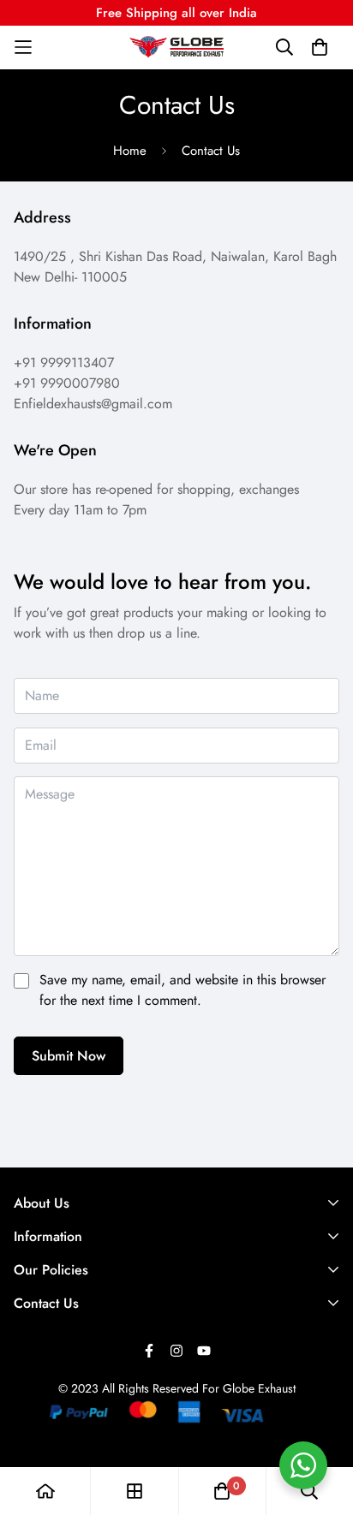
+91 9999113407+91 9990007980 (67, 373)
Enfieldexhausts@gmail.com (93, 403)
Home (130, 150)
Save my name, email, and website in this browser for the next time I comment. (182, 990)
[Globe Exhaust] (176, 47)
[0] (221, 1491)
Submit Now (68, 1056)
